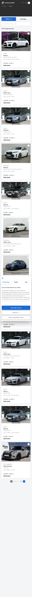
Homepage (4, 6)
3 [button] (15, 481)
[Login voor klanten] (26, 2)
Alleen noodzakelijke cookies (16, 317)
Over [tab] (26, 282)
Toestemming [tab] (5, 282)
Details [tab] (16, 282)
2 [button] (13, 481)
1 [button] (11, 481)
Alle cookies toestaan (16, 308)
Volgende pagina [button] (24, 481)
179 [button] (21, 481)
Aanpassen (15, 312)
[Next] (19, 49)
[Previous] (12, 49)
